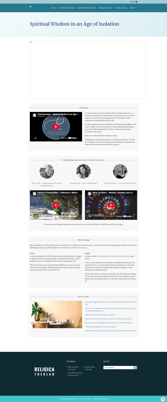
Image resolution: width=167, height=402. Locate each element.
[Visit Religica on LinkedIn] (111, 373)
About (132, 8)
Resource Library (105, 8)
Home (53, 8)
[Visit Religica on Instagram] (122, 373)
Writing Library (120, 8)
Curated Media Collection (86, 8)
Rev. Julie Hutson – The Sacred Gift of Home (120, 183)
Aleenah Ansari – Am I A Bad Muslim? (83, 183)
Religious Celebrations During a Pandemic (99, 315)
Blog (107, 224)
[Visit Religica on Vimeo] (117, 373)
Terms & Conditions (101, 399)
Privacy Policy (86, 399)
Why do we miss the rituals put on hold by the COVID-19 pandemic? (108, 319)
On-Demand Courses (66, 8)
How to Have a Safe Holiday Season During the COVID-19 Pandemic (108, 323)
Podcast (115, 224)
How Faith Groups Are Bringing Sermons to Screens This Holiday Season (110, 331)
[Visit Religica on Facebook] (106, 373)
